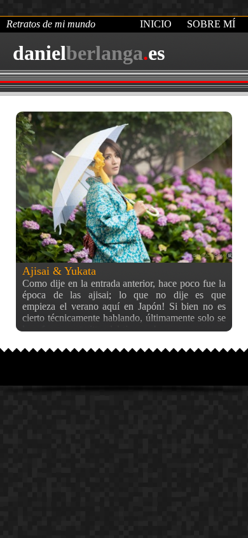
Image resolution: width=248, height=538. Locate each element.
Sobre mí (211, 23)
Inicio (156, 23)
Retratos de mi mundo (50, 23)
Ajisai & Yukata (59, 271)
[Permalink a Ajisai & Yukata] (124, 187)
